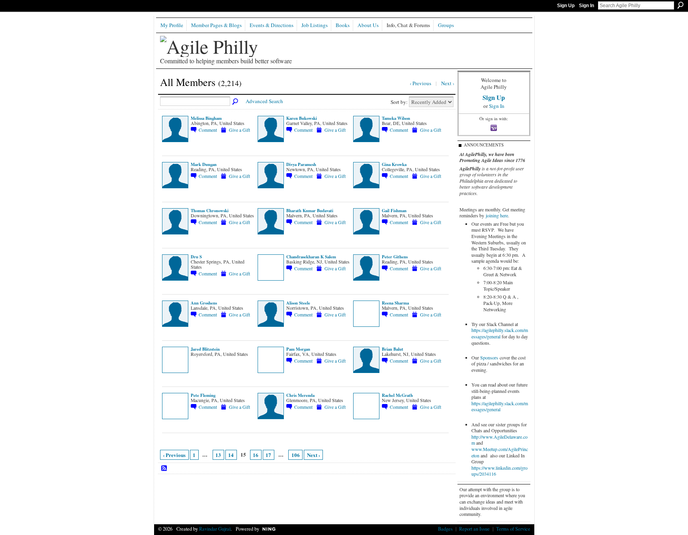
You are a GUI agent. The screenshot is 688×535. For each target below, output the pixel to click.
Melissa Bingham (206, 118)
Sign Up (566, 5)
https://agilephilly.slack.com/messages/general (499, 333)
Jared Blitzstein (205, 349)
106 (295, 455)
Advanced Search (264, 101)
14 (231, 455)
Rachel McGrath (397, 395)
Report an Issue (474, 528)
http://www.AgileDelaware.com (499, 439)
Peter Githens (395, 257)
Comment (208, 130)
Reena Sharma (395, 303)
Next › (313, 455)
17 (268, 455)
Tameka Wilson (396, 118)
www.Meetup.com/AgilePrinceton (499, 452)
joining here (497, 215)
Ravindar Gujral (215, 528)
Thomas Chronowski (210, 210)
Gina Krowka (394, 164)
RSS (164, 468)
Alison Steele (298, 303)
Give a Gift (239, 130)
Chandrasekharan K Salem (311, 257)
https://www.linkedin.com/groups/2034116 (499, 471)
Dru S (196, 257)
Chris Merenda (300, 395)
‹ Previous (174, 455)
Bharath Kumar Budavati (309, 210)
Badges (445, 528)
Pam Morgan (298, 349)
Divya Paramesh (301, 164)
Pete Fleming (203, 395)
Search (680, 5)
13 (218, 455)
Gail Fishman (394, 210)
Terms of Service (513, 528)
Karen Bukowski (301, 118)
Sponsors (489, 357)
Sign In (586, 5)
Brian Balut (392, 349)
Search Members (235, 101)
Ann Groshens (204, 303)
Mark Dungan (204, 164)
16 (255, 455)
